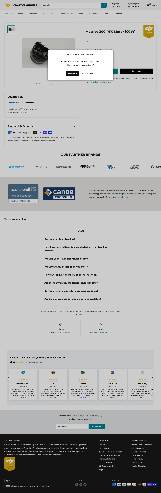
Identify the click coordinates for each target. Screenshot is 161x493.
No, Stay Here (87, 73)
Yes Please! (72, 73)
